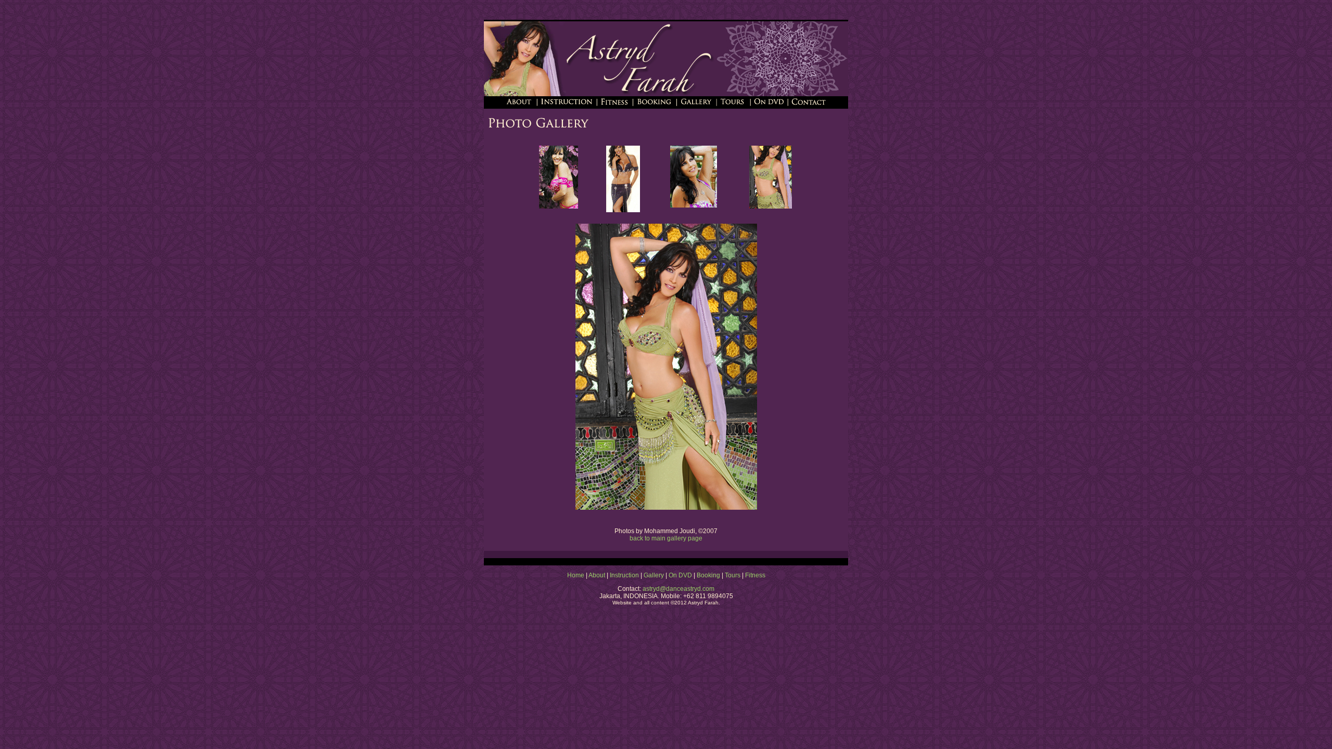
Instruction (624, 575)
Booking (708, 575)
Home (575, 575)
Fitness (755, 575)
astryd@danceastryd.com (677, 588)
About (596, 575)
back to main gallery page (666, 538)
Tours (732, 575)
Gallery (654, 575)
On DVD (680, 575)
